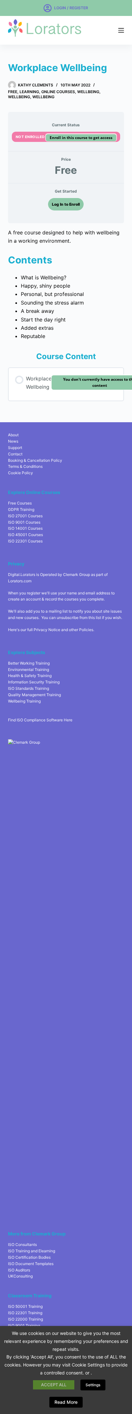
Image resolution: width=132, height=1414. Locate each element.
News (13, 441)
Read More (66, 1402)
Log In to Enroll (66, 204)
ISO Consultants (22, 1244)
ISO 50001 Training (25, 1306)
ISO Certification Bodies (29, 1257)
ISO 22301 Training (25, 1312)
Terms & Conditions (25, 466)
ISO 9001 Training (24, 1325)
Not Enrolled (31, 137)
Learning (29, 91)
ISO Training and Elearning (31, 1250)
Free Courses (20, 503)
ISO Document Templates (31, 1263)
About (13, 434)
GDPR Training (21, 509)
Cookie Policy (20, 472)
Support (15, 447)
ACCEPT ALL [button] (53, 1384)
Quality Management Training (34, 694)
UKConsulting (20, 1276)
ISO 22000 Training (25, 1319)
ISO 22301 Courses (25, 541)
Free (12, 91)
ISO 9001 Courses (24, 522)
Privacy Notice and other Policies (63, 629)
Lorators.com (19, 580)
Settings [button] (93, 1384)
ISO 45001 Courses (25, 534)
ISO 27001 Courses (25, 515)
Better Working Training (29, 663)
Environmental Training (28, 669)
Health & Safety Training (30, 675)
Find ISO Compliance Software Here (40, 720)
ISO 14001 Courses (25, 528)
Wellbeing (88, 91)
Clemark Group (76, 574)
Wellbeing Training (24, 701)
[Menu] (121, 30)
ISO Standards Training (28, 688)
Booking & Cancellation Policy (35, 460)
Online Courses (58, 91)
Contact (15, 454)
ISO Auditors (19, 1270)
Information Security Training (34, 682)
